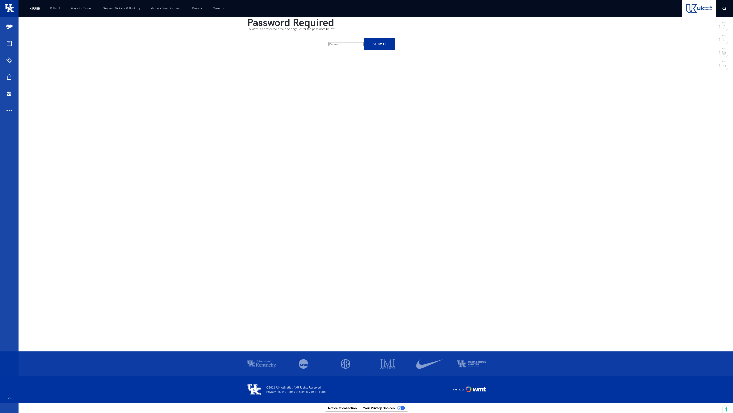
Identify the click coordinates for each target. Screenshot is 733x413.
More (216, 8)
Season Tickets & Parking (121, 8)
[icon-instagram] (723, 52)
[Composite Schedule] (9, 43)
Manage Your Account (166, 8)
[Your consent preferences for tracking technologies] (726, 409)
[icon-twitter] (723, 39)
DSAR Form (318, 392)
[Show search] (724, 8)
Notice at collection (342, 408)
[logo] (254, 389)
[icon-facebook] (723, 26)
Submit (379, 44)
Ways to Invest (81, 8)
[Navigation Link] (9, 27)
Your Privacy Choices (379, 408)
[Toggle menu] (9, 398)
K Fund (35, 8)
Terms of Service (298, 392)
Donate (197, 8)
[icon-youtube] (723, 65)
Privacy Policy (275, 392)
